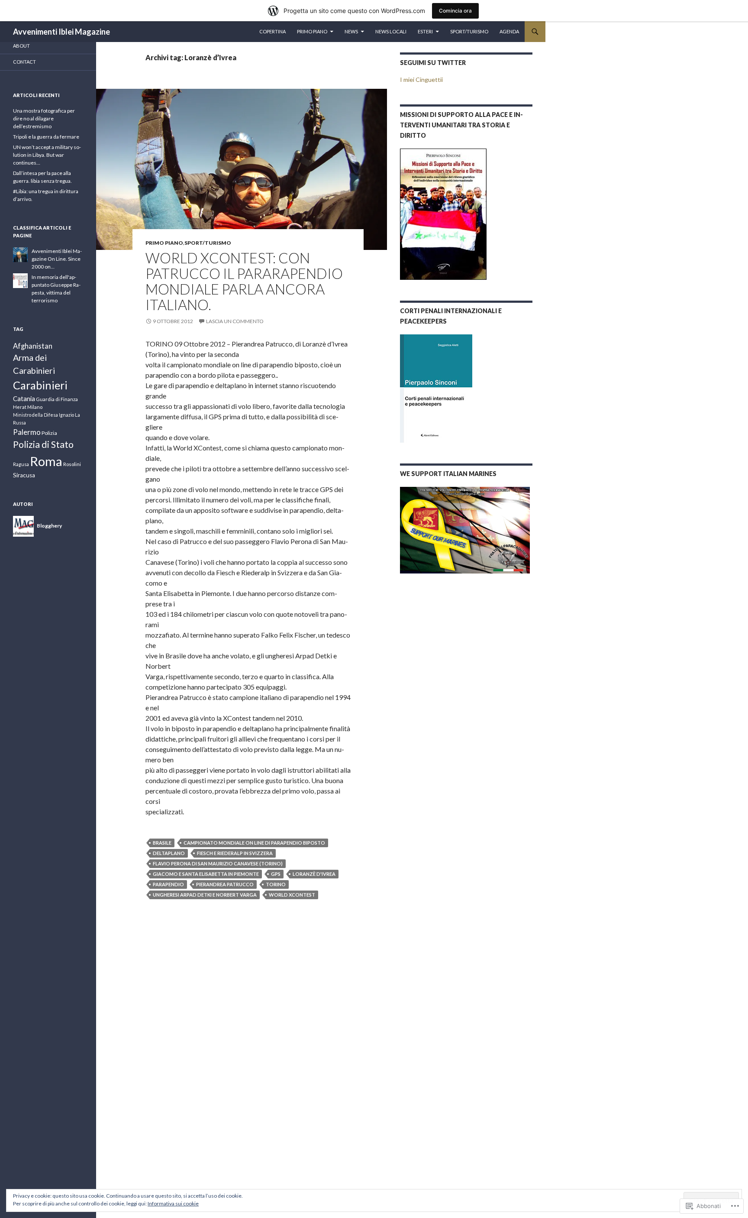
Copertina (272, 31)
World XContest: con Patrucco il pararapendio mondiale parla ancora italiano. (244, 281)
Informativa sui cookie (173, 1203)
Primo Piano (312, 31)
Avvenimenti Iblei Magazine (61, 31)
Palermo (27, 432)
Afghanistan (32, 346)
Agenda (509, 31)
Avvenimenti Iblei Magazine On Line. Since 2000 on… (57, 259)
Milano (34, 407)
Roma (46, 461)
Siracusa (24, 475)
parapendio (168, 884)
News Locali (390, 31)
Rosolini (72, 464)
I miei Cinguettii (421, 79)
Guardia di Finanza (57, 399)
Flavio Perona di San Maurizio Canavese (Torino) (218, 863)
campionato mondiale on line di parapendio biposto (254, 842)
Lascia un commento (235, 321)
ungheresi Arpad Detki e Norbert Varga (205, 894)
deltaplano (169, 853)
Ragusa (21, 464)
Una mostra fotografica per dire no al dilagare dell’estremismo (44, 118)
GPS (275, 874)
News (351, 31)
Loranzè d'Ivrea (314, 874)
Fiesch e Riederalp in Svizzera (235, 853)
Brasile (162, 842)
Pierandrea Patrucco (225, 884)
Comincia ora (455, 10)
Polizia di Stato (43, 444)
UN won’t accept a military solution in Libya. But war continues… (47, 155)
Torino (276, 884)
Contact (24, 62)
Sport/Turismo (469, 31)
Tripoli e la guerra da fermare (46, 136)
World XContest (292, 894)
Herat (19, 407)
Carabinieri (40, 385)
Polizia (49, 433)
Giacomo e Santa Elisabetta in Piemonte (206, 874)
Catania (24, 398)
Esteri (425, 31)
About (21, 46)
